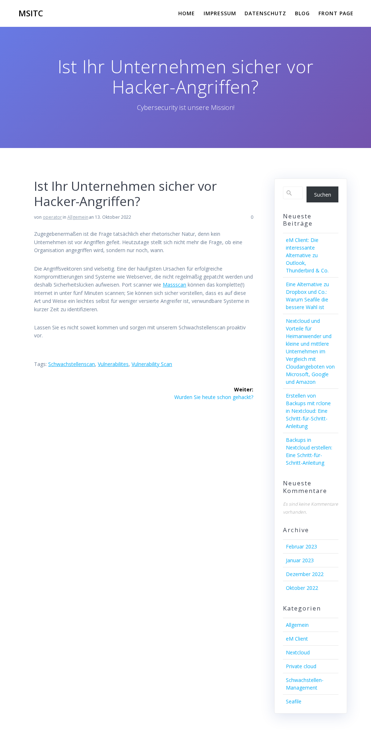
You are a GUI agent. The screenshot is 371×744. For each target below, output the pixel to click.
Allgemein (77, 217)
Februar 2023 (301, 546)
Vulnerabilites (113, 364)
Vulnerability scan (152, 364)
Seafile (293, 701)
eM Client (297, 638)
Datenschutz (265, 13)
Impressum (220, 13)
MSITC (30, 13)
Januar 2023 (300, 560)
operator (52, 217)
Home (186, 13)
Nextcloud (298, 652)
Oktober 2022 (302, 587)
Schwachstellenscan (71, 364)
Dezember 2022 (305, 574)
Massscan (174, 284)
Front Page (336, 13)
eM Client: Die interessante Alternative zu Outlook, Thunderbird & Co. (307, 255)
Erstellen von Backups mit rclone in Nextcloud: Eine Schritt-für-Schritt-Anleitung (308, 410)
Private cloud (301, 666)
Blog (302, 13)
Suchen (322, 194)
